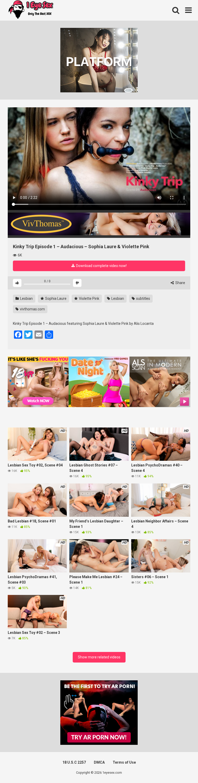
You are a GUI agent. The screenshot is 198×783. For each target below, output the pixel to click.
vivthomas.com (32, 309)
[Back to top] (181, 767)
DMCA (99, 762)
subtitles (142, 298)
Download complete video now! (101, 266)
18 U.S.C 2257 (74, 762)
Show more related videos (99, 657)
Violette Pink (88, 298)
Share (180, 283)
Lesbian (26, 298)
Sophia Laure (55, 298)
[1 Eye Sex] (31, 10)
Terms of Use (124, 762)
